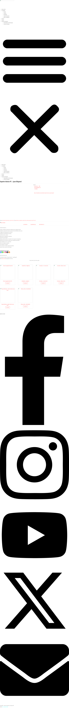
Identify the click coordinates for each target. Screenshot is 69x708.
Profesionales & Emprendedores (6, 220)
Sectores (5, 13)
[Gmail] (4, 252)
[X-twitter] (34, 634)
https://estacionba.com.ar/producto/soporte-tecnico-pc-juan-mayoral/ (44, 192)
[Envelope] (34, 704)
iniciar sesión (4, 258)
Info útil (5, 12)
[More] (9, 252)
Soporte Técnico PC (12, 220)
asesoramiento (17, 220)
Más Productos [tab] (41, 224)
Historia (3, 18)
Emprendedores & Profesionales (8, 22)
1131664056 (36, 188)
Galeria (3, 20)
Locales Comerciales (6, 24)
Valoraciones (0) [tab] (33, 224)
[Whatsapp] (2, 252)
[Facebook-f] (34, 424)
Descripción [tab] (25, 224)
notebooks (24, 220)
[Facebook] (1, 252)
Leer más (7, 283)
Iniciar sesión (3, 9)
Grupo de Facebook (6, 16)
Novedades (5, 14)
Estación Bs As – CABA (37, 186)
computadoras (20, 220)
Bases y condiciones (6, 17)
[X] (7, 252)
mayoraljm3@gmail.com (37, 187)
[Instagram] (6, 252)
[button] (34, 94)
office (26, 220)
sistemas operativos (29, 220)
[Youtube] (34, 565)
